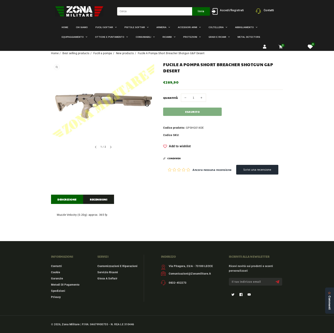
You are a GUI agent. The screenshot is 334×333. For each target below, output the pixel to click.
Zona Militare (71, 324)
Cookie (55, 272)
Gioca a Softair (107, 278)
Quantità (170, 98)
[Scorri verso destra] (110, 148)
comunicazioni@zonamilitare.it (190, 273)
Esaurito (192, 112)
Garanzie (57, 278)
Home (55, 53)
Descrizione (67, 199)
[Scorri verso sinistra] (96, 148)
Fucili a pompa (102, 53)
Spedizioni (58, 290)
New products (125, 53)
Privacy (56, 297)
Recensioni (98, 199)
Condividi (174, 158)
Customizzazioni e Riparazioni (117, 266)
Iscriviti (278, 282)
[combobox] (163, 11)
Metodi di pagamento (65, 284)
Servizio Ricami (107, 272)
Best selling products (75, 53)
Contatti (56, 266)
